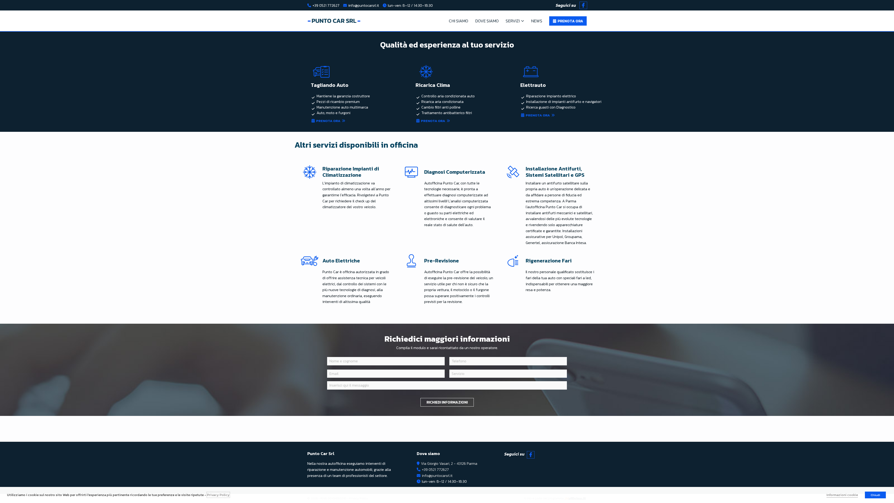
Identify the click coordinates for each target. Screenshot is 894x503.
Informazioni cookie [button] (842, 494)
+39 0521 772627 (325, 5)
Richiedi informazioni (447, 402)
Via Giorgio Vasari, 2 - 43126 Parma (449, 463)
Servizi (513, 21)
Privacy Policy (218, 494)
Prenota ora (328, 120)
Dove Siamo (487, 21)
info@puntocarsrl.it (363, 5)
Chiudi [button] (875, 495)
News (536, 21)
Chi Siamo (458, 21)
